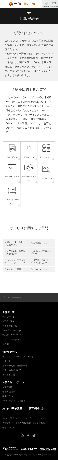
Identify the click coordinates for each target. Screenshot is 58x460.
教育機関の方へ (37, 408)
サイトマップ (8, 428)
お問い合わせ (21, 418)
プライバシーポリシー (38, 418)
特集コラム (7, 396)
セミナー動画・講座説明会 (15, 365)
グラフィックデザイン (12, 339)
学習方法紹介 (8, 391)
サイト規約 (16, 423)
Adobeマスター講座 (15, 53)
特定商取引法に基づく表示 (34, 423)
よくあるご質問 (9, 374)
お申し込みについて (11, 370)
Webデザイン (8, 317)
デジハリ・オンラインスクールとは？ (20, 356)
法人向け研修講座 (12, 408)
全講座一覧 (8, 312)
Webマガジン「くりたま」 (15, 400)
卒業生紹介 (7, 387)
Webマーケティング (11, 335)
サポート (6, 361)
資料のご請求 (8, 418)
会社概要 (6, 423)
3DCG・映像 (8, 321)
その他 (5, 344)
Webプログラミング (11, 330)
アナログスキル (9, 326)
